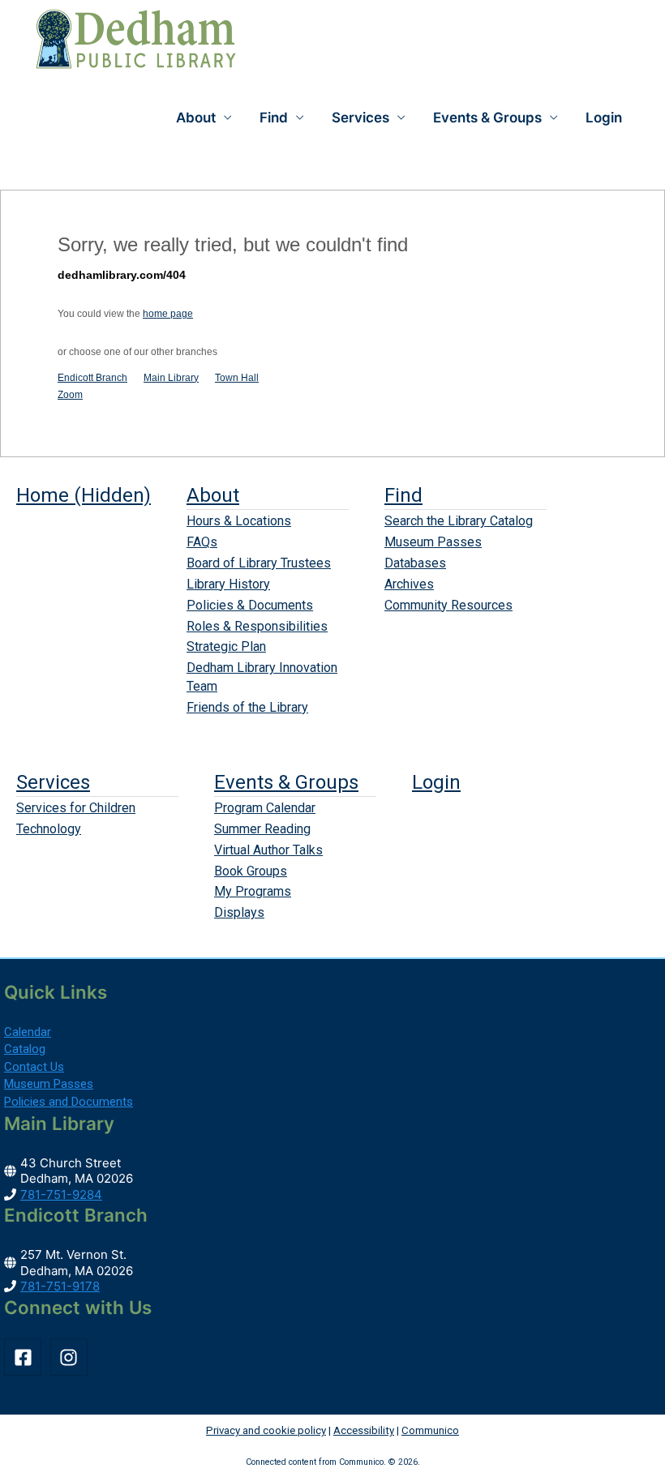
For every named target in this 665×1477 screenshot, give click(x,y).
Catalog (24, 1049)
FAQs (202, 542)
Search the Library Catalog (458, 521)
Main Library (171, 377)
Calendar (27, 1032)
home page (168, 313)
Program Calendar (264, 808)
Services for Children (75, 808)
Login (604, 117)
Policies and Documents (68, 1101)
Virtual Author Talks (268, 850)
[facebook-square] (25, 1357)
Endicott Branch (92, 377)
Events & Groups (286, 782)
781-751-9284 (61, 1194)
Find (403, 495)
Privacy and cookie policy (266, 1430)
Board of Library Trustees (259, 563)
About (213, 495)
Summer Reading (262, 829)
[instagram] (71, 1357)
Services (53, 782)
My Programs (252, 891)
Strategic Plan (226, 646)
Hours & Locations (239, 521)
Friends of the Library (247, 707)
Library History (228, 584)
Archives (409, 584)
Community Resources (448, 605)
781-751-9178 (60, 1286)
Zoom (70, 394)
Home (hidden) (83, 495)
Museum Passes (433, 542)
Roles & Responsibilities (257, 626)
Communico (430, 1430)
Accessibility (363, 1430)
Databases (415, 563)
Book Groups (250, 871)
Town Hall (237, 377)
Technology (48, 829)
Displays (239, 912)
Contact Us (34, 1067)
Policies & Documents (250, 605)
